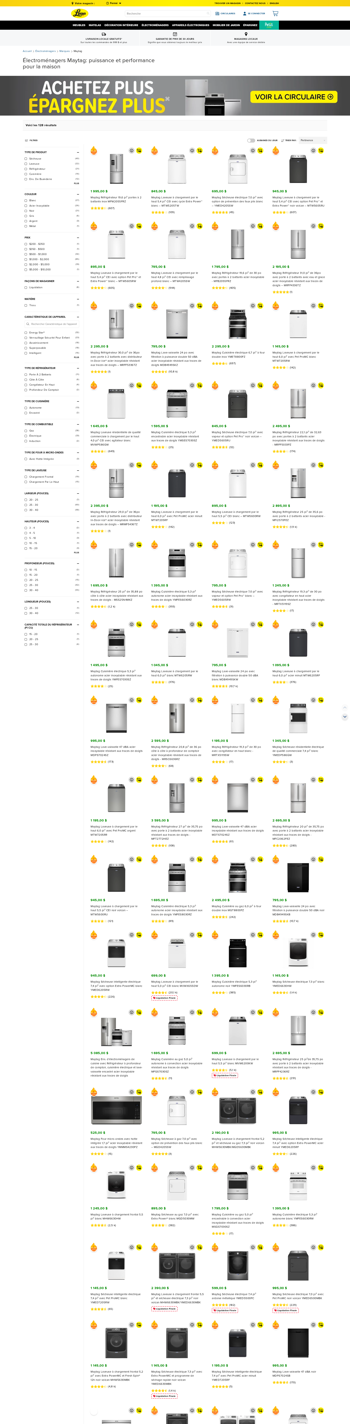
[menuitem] (269, 25)
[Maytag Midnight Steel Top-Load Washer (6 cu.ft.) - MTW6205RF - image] (298, 640)
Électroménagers (155, 25)
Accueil (27, 51)
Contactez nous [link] (255, 3)
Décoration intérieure (121, 25)
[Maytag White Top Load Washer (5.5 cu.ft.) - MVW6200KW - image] (238, 1028)
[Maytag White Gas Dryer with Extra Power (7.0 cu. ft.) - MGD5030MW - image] (177, 1183)
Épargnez (250, 25)
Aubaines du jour (267, 140)
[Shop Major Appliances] (175, 96)
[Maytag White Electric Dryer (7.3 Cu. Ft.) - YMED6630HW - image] (298, 950)
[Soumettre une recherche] (208, 13)
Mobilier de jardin (226, 25)
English (274, 3)
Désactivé (251, 141)
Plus (76, 183)
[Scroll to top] (345, 707)
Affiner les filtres (34, 140)
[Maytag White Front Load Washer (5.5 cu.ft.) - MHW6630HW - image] (116, 1183)
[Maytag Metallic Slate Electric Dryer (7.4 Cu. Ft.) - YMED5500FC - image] (238, 1263)
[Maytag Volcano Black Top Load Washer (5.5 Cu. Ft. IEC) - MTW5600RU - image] (116, 875)
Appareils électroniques (190, 25)
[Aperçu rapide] (131, 150)
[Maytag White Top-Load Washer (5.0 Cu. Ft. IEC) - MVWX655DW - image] (177, 950)
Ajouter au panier (139, 150)
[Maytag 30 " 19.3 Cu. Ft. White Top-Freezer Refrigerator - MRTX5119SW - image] (238, 715)
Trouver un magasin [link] (228, 3)
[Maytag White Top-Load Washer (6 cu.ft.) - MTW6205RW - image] (177, 640)
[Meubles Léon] (79, 13)
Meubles (79, 25)
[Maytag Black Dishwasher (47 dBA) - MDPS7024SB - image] (298, 1340)
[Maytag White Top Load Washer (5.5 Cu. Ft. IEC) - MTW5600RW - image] (238, 480)
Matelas (95, 25)
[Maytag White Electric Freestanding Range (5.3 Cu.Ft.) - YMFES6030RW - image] (298, 1183)
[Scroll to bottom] (345, 716)
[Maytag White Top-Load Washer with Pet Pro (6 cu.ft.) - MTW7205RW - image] (298, 321)
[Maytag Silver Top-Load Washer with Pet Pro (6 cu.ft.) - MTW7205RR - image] (116, 795)
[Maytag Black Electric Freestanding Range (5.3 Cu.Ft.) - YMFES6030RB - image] (238, 950)
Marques (64, 51)
